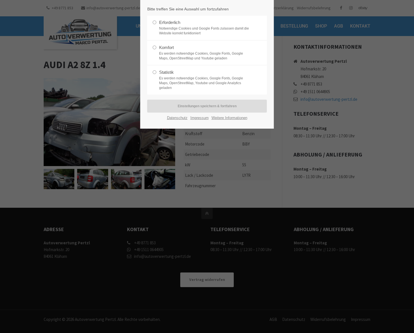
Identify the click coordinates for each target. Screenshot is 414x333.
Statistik (201, 80)
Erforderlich (204, 27)
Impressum (199, 118)
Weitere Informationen (229, 118)
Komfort (201, 52)
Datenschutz (177, 118)
